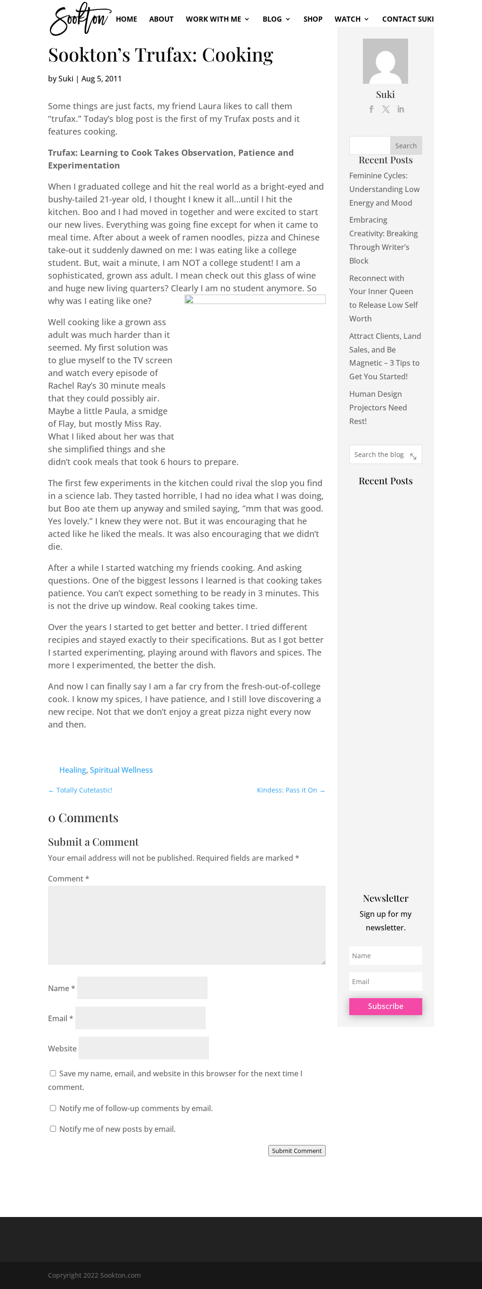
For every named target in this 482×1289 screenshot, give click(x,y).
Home (126, 20)
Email (60, 1018)
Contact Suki (408, 20)
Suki (65, 78)
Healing (72, 770)
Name (61, 988)
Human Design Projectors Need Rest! (378, 407)
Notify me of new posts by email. (117, 1129)
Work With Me (213, 20)
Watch (348, 20)
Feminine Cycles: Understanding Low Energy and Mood (384, 189)
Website (62, 1048)
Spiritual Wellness (121, 770)
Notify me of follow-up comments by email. (136, 1108)
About (161, 20)
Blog (272, 20)
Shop (313, 20)
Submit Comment (297, 1150)
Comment (68, 878)
